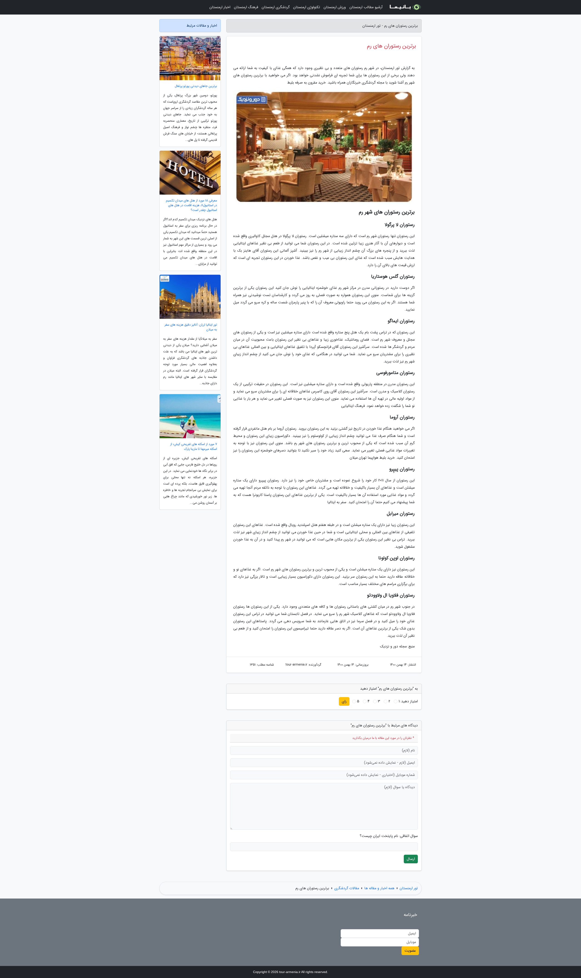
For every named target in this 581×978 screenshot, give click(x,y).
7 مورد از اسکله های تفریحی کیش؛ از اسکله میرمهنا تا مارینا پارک (193, 446)
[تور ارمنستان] (405, 7)
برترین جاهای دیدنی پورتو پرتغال (196, 86)
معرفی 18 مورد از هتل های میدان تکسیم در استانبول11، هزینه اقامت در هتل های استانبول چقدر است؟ (191, 205)
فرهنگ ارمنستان (246, 7)
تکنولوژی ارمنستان (306, 7)
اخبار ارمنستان (219, 7)
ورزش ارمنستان (335, 7)
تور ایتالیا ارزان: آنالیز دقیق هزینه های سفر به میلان (191, 327)
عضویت (410, 950)
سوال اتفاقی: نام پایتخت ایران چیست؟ (389, 836)
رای (344, 701)
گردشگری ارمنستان (276, 7)
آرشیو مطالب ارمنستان (366, 7)
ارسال (411, 859)
